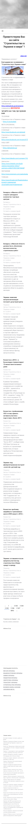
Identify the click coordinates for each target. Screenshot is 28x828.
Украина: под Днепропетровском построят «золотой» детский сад (13, 465)
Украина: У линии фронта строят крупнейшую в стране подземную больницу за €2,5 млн (13, 752)
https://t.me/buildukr (9, 122)
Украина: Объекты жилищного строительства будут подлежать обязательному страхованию (14, 777)
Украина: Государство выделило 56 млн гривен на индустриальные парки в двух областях (12, 766)
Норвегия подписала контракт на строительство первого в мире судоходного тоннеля (13, 789)
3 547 (18, 608)
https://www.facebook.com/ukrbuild (13, 132)
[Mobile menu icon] (2, 31)
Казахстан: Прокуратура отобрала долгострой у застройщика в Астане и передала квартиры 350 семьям (13, 748)
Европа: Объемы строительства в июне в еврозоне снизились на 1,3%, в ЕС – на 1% (13, 770)
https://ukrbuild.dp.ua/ (10, 148)
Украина (6, 305)
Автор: (12, 206)
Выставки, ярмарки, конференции (11, 621)
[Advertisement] (14, 14)
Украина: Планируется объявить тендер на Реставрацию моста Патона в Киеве (13, 755)
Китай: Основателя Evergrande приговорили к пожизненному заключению (13, 773)
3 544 (21, 606)
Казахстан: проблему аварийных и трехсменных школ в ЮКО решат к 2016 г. (13, 512)
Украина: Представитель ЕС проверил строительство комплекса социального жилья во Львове (13, 781)
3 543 (16, 606)
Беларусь (6, 202)
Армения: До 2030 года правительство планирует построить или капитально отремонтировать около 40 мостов (12, 802)
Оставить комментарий (11, 211)
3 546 (12, 608)
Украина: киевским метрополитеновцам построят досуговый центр (13, 299)
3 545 (7, 608)
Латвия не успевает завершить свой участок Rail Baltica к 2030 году (13, 758)
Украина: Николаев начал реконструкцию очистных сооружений (12, 762)
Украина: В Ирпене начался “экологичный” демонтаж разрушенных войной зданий (12, 815)
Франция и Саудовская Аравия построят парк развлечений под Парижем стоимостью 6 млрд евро (13, 743)
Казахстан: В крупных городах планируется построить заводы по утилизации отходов (13, 785)
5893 (12, 611)
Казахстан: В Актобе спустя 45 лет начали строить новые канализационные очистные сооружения (13, 794)
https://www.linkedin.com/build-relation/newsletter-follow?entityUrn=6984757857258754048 (12, 166)
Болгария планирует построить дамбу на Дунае (12, 738)
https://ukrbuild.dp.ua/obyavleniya (12, 106)
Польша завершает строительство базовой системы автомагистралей (13, 811)
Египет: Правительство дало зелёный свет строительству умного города (13, 798)
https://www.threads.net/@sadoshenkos (14, 180)
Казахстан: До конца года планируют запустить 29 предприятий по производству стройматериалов (13, 807)
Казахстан (7, 370)
